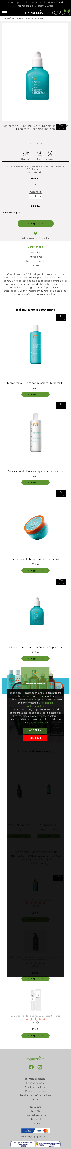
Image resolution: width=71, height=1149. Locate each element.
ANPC (35, 1099)
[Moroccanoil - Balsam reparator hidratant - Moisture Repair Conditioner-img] (35, 433)
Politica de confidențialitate (35, 1095)
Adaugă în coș (36, 223)
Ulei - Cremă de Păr (33, 18)
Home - (6, 18)
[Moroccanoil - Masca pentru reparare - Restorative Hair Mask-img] (35, 521)
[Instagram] (40, 1069)
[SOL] (23, 1144)
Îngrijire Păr (16, 18)
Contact (35, 1123)
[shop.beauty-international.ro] (35, 12)
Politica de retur (35, 1082)
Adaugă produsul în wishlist (35, 238)
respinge (35, 737)
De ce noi (35, 1106)
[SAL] (48, 1144)
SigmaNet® (41, 1136)
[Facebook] (31, 1069)
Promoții (35, 1119)
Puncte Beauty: (10, 212)
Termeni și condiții (35, 1078)
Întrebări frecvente (35, 1115)
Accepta (35, 730)
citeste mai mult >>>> (35, 172)
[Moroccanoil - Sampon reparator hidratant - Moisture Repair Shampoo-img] (35, 345)
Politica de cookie (35, 1091)
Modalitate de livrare (35, 1087)
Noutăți (35, 1111)
